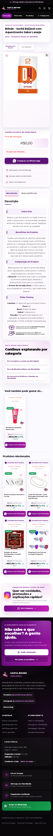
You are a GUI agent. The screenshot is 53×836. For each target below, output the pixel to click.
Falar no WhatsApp (36, 721)
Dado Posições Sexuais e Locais (14, 495)
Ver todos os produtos (25, 659)
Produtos (30, 16)
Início (7, 37)
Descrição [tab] (12, 193)
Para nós (6, 16)
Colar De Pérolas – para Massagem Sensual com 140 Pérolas (38, 496)
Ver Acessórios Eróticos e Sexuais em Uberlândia (26, 377)
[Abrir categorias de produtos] (44, 8)
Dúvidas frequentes (36, 732)
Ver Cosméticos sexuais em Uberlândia (26, 361)
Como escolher (8, 732)
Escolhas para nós (9, 725)
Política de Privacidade (25, 823)
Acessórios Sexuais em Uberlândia (24, 37)
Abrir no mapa (26, 761)
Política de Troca (40, 823)
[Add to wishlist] (6, 56)
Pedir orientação (28, 652)
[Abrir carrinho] (49, 8)
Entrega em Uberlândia (37, 725)
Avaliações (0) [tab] (29, 193)
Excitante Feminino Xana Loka (14, 428)
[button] (47, 55)
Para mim (18, 16)
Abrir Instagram (27, 608)
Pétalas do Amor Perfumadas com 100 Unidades (12, 554)
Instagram (19, 701)
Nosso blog (8, 707)
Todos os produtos (10, 721)
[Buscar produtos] (39, 8)
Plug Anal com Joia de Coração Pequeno (37, 553)
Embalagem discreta (36, 728)
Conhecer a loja (12, 761)
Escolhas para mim (10, 728)
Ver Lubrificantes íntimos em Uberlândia (26, 369)
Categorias (44, 16)
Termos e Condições (8, 823)
